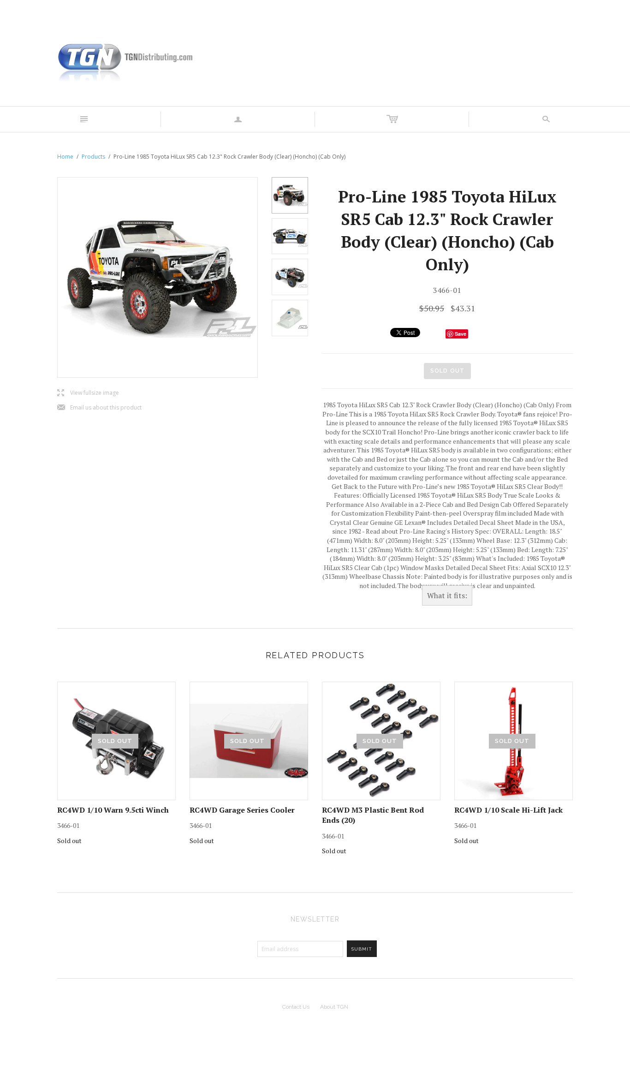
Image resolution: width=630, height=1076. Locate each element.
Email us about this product (99, 408)
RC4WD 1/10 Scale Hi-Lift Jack (508, 810)
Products (93, 157)
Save (460, 333)
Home (65, 157)
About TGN (334, 1007)
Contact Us (295, 1007)
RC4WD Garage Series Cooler (242, 810)
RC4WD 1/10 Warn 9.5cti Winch (113, 810)
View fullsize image (88, 393)
